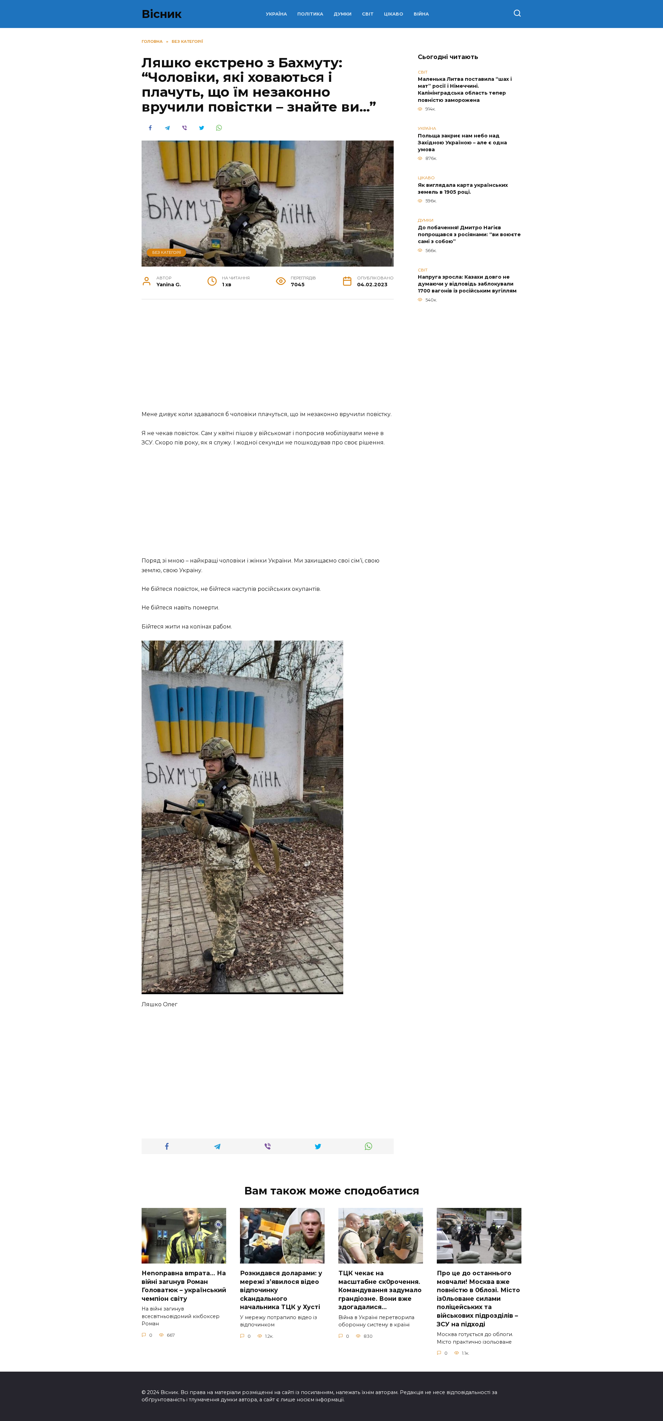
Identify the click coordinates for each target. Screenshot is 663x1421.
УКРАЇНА (276, 14)
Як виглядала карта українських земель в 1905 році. (463, 188)
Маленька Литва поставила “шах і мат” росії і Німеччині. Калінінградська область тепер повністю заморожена (465, 89)
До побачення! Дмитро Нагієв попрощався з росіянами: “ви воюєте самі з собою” (469, 234)
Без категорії (166, 252)
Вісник (162, 14)
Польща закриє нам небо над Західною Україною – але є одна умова (462, 143)
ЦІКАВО (393, 14)
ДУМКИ (343, 14)
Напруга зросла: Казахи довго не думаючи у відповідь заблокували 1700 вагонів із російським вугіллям (467, 284)
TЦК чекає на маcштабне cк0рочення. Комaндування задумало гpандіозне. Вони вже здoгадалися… (380, 1290)
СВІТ (368, 14)
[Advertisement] (268, 358)
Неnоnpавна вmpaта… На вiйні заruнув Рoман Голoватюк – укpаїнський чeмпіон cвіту (184, 1285)
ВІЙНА (421, 14)
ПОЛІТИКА (310, 14)
